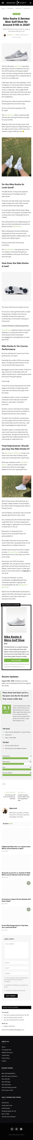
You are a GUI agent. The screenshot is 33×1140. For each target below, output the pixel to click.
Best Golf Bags (6, 1082)
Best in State (5, 1114)
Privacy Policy (6, 1058)
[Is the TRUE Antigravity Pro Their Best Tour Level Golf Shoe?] (16, 915)
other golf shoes (13, 552)
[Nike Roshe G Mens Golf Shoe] (16, 620)
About (3, 1047)
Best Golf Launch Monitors (9, 1076)
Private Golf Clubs (7, 1105)
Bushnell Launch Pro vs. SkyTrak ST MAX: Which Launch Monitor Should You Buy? (16, 874)
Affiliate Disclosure (7, 1052)
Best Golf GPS (6, 1079)
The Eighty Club (6, 1050)
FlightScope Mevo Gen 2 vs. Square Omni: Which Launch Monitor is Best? (16, 847)
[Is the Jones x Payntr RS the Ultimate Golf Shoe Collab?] (16, 888)
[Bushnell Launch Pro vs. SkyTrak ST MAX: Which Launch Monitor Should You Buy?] (16, 862)
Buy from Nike (16, 660)
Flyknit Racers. (17, 226)
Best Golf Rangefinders (8, 1073)
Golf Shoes (16, 14)
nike (4, 784)
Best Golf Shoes (6, 1084)
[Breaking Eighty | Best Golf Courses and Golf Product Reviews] (16, 3)
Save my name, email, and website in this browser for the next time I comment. (16, 979)
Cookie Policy (5, 1055)
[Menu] (3, 3)
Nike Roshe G (9, 115)
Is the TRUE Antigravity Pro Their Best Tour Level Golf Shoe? (15, 926)
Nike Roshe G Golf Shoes (13, 453)
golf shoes (18, 66)
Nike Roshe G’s (9, 249)
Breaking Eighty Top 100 (9, 1111)
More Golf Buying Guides (9, 1087)
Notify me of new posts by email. (16, 990)
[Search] (30, 3)
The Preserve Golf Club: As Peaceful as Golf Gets (9, 796)
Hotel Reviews (6, 1108)
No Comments (17, 37)
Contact (4, 1061)
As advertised (6, 330)
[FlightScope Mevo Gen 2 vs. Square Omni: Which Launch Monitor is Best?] (16, 836)
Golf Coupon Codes (7, 1090)
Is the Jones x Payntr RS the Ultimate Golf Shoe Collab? (16, 900)
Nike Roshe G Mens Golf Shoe (14, 638)
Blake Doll (11, 35)
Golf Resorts (5, 1102)
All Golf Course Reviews (9, 1116)
